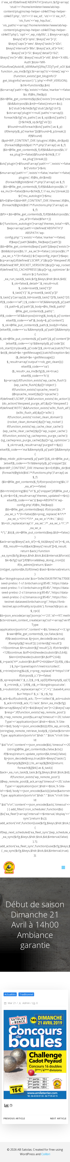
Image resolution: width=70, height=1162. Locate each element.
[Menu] (63, 868)
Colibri (45, 1154)
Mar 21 (12, 1003)
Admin (26, 1003)
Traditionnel (26, 994)
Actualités (10, 994)
